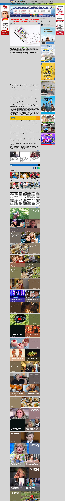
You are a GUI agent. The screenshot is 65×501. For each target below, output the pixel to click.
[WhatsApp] (39, 168)
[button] (50, 1)
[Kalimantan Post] (17, 1)
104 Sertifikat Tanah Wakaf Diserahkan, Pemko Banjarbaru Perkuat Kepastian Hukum (14, 189)
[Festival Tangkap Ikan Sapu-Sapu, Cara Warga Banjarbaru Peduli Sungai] (35, 175)
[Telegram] (37, 168)
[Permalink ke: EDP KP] (11, 23)
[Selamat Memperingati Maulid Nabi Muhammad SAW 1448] (48, 34)
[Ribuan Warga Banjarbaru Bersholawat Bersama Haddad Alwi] (25, 175)
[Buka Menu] (54, 1)
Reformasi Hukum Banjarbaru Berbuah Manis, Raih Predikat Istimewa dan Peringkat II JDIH (34, 189)
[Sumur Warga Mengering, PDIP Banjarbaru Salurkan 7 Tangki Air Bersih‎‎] (14, 175)
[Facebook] (34, 168)
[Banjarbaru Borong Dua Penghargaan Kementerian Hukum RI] (25, 185)
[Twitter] (35, 168)
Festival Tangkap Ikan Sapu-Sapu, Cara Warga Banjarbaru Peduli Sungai (35, 179)
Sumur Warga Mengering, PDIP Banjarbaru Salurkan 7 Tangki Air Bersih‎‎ (14, 179)
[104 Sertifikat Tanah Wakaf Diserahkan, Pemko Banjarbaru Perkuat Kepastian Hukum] (14, 185)
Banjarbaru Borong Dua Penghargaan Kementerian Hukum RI (24, 189)
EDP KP (13, 23)
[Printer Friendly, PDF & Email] (24, 47)
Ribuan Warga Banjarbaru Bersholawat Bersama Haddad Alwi (24, 179)
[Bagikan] (39, 23)
